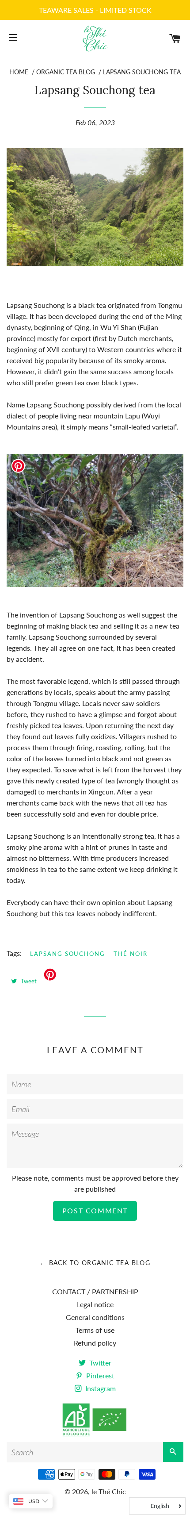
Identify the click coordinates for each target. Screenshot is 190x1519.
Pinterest (99, 1375)
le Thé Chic (108, 1491)
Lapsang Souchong (67, 953)
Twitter (99, 1362)
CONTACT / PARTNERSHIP (95, 1291)
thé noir (131, 953)
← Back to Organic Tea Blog (95, 1262)
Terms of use (95, 1330)
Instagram (100, 1388)
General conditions (95, 1317)
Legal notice (95, 1304)
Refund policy (95, 1343)
